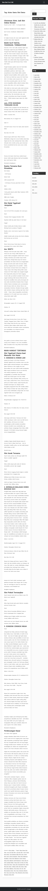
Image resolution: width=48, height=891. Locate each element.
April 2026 (36, 75)
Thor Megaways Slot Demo (21, 872)
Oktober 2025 (37, 87)
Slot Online (11, 850)
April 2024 (36, 121)
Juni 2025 (36, 93)
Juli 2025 (36, 91)
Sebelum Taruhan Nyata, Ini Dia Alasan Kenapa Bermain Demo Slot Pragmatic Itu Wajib (39, 61)
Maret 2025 (37, 99)
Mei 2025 (36, 95)
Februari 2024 (37, 125)
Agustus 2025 (37, 89)
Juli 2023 (36, 139)
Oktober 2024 (37, 109)
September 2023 (38, 135)
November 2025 (38, 85)
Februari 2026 (37, 79)
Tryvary (29, 889)
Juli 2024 (36, 115)
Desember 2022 (37, 154)
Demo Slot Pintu (8, 864)
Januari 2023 (37, 152)
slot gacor (34, 180)
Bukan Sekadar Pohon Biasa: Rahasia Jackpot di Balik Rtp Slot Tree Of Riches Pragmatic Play (39, 51)
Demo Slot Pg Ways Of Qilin (21, 862)
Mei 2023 (36, 143)
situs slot (34, 183)
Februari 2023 (37, 149)
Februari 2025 (37, 101)
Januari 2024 (37, 127)
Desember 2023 (37, 129)
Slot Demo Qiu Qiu (18, 868)
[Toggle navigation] (44, 2)
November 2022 (38, 156)
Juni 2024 (36, 117)
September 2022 (38, 160)
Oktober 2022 (37, 158)
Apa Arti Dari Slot (11, 852)
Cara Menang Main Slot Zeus (17, 854)
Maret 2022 (37, 166)
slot (33, 189)
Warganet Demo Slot (9, 874)
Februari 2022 (37, 168)
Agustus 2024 (37, 113)
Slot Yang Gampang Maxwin (20, 870)
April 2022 (36, 164)
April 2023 (36, 145)
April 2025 (36, 97)
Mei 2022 (36, 162)
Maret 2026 (37, 77)
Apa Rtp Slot (19, 852)
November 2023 (38, 131)
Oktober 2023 (37, 133)
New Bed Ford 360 (7, 2)
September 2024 (38, 111)
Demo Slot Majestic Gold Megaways (12, 860)
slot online (34, 186)
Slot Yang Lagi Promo (9, 872)
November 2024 (38, 107)
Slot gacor (34, 192)
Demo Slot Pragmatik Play (19, 864)
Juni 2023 (36, 141)
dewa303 (34, 177)
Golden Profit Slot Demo (18, 866)
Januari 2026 (37, 81)
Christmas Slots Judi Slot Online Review (14, 22)
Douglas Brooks (21, 25)
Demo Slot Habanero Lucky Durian (17, 858)
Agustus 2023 (37, 137)
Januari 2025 (37, 103)
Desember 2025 (37, 83)
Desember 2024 (37, 105)
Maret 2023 (37, 147)
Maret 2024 (37, 123)
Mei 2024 (36, 119)
